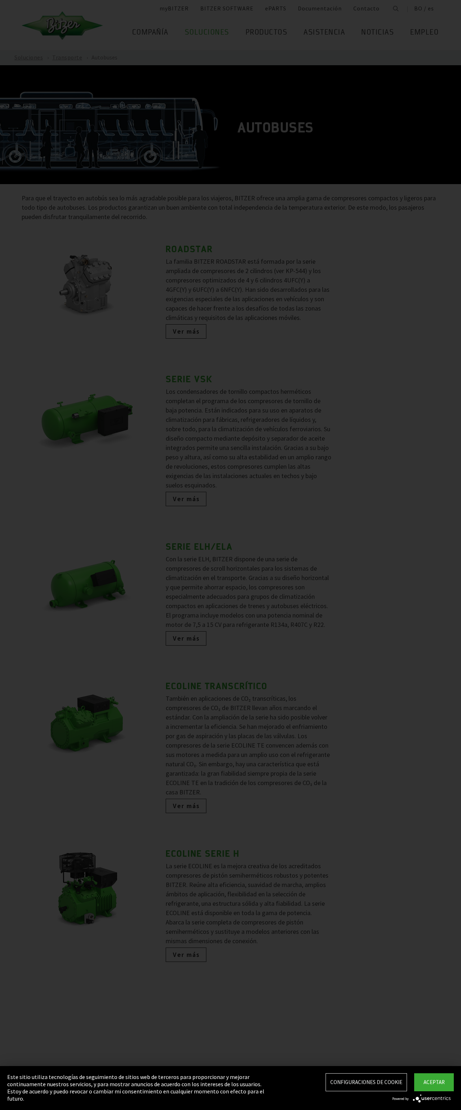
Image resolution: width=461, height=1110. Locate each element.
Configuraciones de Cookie (366, 1082)
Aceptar (434, 1082)
